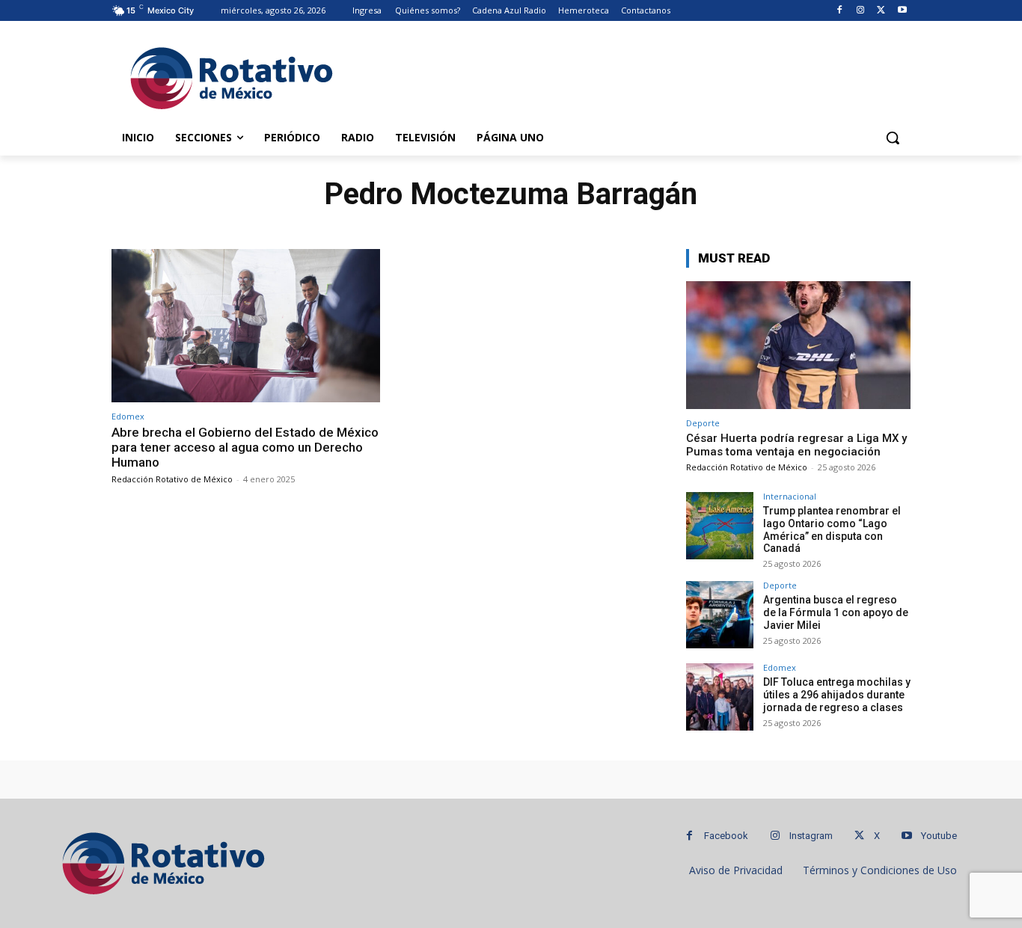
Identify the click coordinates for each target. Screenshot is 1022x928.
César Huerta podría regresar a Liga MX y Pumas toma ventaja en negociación (796, 444)
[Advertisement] (623, 75)
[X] (881, 10)
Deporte (703, 423)
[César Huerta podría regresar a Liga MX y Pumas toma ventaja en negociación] (798, 345)
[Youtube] (902, 10)
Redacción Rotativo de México (172, 479)
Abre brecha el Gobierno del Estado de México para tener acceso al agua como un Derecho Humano (245, 447)
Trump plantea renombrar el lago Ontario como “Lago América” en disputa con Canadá (832, 529)
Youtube (939, 835)
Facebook (726, 835)
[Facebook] (839, 10)
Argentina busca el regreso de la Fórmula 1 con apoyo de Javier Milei (835, 612)
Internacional (789, 496)
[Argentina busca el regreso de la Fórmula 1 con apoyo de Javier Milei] (719, 614)
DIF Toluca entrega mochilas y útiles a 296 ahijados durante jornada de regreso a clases (837, 694)
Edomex (127, 416)
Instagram (811, 835)
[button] (893, 138)
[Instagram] (860, 10)
